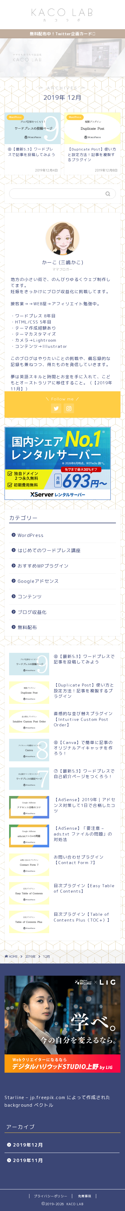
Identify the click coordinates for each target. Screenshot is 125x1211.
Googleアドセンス (38, 581)
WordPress (31, 535)
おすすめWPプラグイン (43, 566)
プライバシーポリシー (50, 1196)
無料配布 (27, 627)
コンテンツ (30, 596)
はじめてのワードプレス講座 (49, 550)
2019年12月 (28, 1145)
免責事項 (84, 1196)
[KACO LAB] (62, 23)
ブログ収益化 (32, 612)
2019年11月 (28, 1160)
